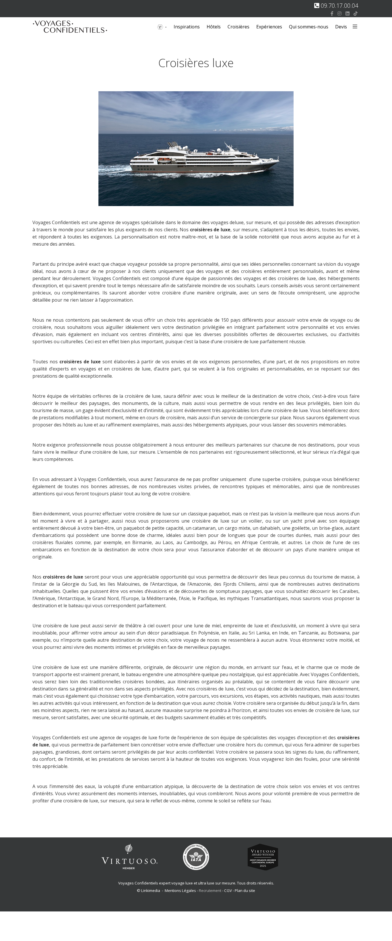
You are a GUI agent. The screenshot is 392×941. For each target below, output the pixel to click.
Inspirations (187, 27)
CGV (228, 890)
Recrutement (210, 890)
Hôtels (214, 27)
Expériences (269, 27)
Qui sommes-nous (308, 27)
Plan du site (245, 890)
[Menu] (355, 26)
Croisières (238, 27)
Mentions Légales (180, 890)
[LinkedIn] (348, 13)
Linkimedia (150, 890)
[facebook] (332, 13)
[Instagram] (339, 13)
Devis (341, 27)
